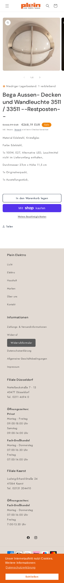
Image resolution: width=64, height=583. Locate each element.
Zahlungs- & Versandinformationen (27, 327)
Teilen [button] (9, 226)
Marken (11, 288)
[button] (7, 6)
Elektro (11, 272)
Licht (9, 264)
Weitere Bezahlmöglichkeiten (32, 216)
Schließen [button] (31, 576)
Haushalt (12, 280)
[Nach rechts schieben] (40, 77)
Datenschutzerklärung (19, 350)
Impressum (13, 367)
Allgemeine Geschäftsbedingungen (27, 358)
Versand (17, 129)
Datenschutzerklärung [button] (21, 567)
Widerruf (12, 335)
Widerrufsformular (21, 342)
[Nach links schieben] (24, 77)
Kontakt (11, 304)
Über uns (12, 296)
